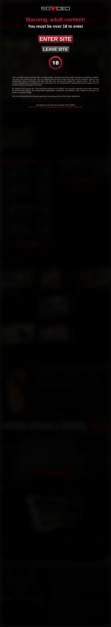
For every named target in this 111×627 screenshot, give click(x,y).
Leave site (55, 49)
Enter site (55, 39)
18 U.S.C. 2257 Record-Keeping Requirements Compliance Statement (55, 107)
